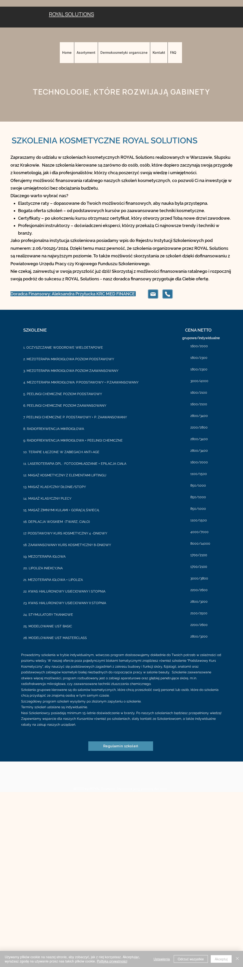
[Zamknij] (237, 959)
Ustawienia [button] (162, 959)
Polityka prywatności (112, 961)
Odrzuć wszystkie (191, 959)
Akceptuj (221, 959)
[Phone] (167, 294)
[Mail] (153, 294)
